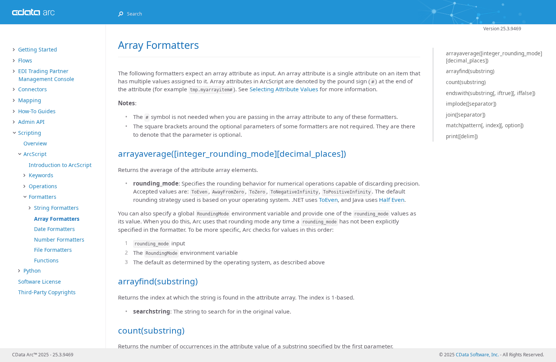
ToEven (328, 199)
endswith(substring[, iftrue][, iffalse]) (490, 93)
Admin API (31, 121)
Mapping (29, 100)
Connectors (32, 89)
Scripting (29, 132)
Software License (39, 281)
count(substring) (466, 82)
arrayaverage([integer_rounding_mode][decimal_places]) (494, 57)
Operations (43, 186)
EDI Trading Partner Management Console (46, 75)
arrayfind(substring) (470, 71)
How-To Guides (37, 111)
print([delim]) (462, 136)
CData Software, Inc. (477, 354)
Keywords (41, 175)
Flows (25, 60)
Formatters (42, 196)
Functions (46, 260)
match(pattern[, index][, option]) (484, 125)
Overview (35, 143)
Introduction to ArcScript (60, 165)
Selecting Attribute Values (284, 89)
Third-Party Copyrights (47, 292)
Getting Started (37, 49)
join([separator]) (465, 114)
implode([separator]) (471, 103)
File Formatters (53, 249)
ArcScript (35, 154)
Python (32, 270)
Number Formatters (59, 239)
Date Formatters (54, 228)
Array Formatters (56, 218)
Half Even (391, 199)
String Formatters (56, 207)
